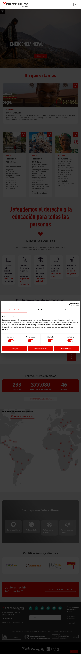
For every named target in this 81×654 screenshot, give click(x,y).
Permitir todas (66, 348)
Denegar (15, 348)
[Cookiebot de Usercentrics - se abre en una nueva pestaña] (70, 304)
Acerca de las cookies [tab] (67, 310)
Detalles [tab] (40, 310)
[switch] (30, 340)
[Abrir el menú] (75, 4)
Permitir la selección (40, 348)
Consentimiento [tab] (14, 310)
